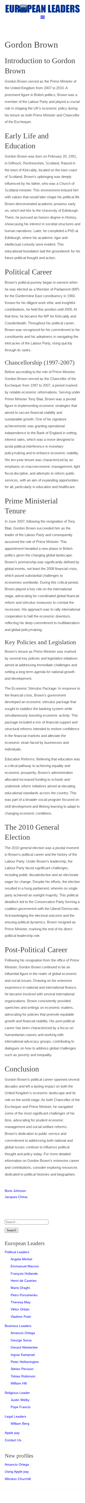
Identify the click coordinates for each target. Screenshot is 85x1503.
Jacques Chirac (16, 1197)
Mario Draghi (20, 1288)
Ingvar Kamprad (23, 1355)
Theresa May (20, 1302)
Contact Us (13, 1440)
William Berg (20, 1423)
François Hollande (24, 1273)
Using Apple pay (17, 1471)
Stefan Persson (22, 1369)
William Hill (19, 1383)
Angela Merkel (21, 1259)
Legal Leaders (15, 1416)
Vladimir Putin (21, 1316)
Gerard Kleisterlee (24, 1347)
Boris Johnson (15, 1191)
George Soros (21, 1340)
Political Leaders (17, 1252)
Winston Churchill (18, 1479)
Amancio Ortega (23, 1333)
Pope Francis (20, 1407)
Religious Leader (17, 1393)
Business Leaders (18, 1326)
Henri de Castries (24, 1281)
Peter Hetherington (25, 1362)
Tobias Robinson (23, 1376)
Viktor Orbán (20, 1309)
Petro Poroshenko (24, 1295)
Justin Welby (20, 1400)
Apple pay (12, 1433)
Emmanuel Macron (25, 1266)
